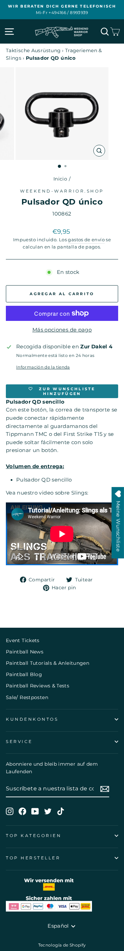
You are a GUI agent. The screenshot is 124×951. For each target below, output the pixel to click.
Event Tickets (23, 640)
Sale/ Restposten (27, 697)
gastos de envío (86, 239)
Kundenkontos (32, 719)
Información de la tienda (43, 367)
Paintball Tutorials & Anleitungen (47, 663)
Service (19, 741)
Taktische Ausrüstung (33, 50)
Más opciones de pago (62, 330)
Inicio (60, 179)
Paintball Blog (24, 674)
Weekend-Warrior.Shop (62, 191)
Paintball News (24, 651)
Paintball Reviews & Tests (37, 685)
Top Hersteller (33, 858)
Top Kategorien (33, 835)
